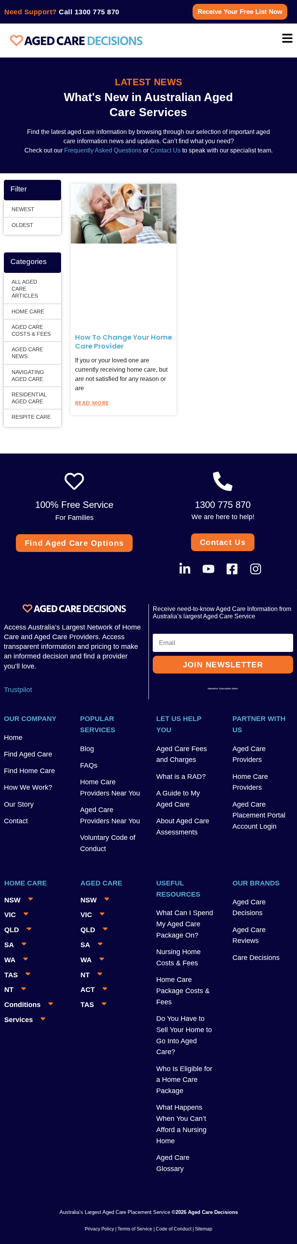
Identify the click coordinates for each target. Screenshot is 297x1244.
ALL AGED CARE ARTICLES (25, 289)
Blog (87, 749)
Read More (92, 403)
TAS (11, 975)
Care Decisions (256, 957)
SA (9, 945)
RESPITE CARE (31, 417)
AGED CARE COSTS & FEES (31, 330)
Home (13, 737)
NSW (12, 900)
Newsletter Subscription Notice (223, 688)
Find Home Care (29, 771)
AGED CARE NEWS (27, 352)
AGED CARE (101, 883)
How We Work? (28, 787)
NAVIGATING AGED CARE (28, 375)
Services (18, 1020)
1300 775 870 (97, 12)
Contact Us (165, 150)
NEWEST (23, 209)
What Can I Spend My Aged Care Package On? (184, 924)
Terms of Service (135, 1229)
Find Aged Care (28, 754)
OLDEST (22, 225)
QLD (11, 930)
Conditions (22, 1005)
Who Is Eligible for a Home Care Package (184, 1080)
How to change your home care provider (123, 341)
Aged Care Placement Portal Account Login (258, 816)
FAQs (88, 765)
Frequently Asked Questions (102, 150)
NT (9, 990)
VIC (10, 915)
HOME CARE (28, 311)
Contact (16, 821)
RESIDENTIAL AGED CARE (29, 398)
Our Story (19, 804)
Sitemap (203, 1229)
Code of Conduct (173, 1229)
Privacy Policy (99, 1229)
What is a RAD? (181, 776)
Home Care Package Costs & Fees (183, 991)
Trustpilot (18, 690)
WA (9, 960)
